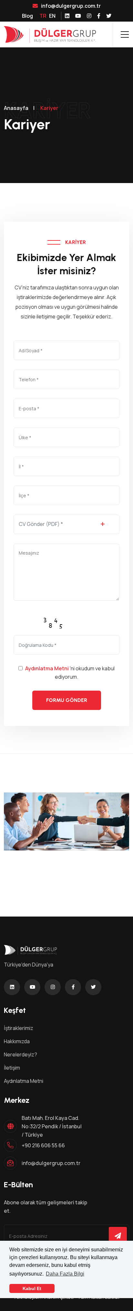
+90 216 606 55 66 (43, 1145)
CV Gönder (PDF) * (41, 524)
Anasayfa (16, 108)
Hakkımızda (17, 1041)
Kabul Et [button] (32, 1288)
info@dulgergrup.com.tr (71, 5)
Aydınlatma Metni (47, 668)
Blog (27, 15)
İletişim (12, 1067)
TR (42, 15)
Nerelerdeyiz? (20, 1054)
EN (52, 15)
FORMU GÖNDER (66, 700)
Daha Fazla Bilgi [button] (65, 1274)
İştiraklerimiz (18, 1028)
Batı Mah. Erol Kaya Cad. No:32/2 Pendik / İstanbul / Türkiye (52, 1126)
